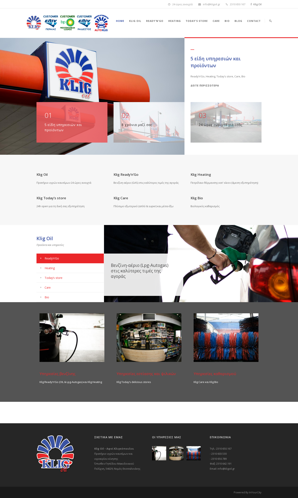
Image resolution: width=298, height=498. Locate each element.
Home (120, 21)
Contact (254, 21)
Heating (174, 21)
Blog (238, 21)
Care (216, 21)
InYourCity (255, 492)
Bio (227, 21)
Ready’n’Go (154, 21)
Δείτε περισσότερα (205, 85)
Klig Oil (257, 4)
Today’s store (197, 21)
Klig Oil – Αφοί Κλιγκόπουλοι (114, 448)
